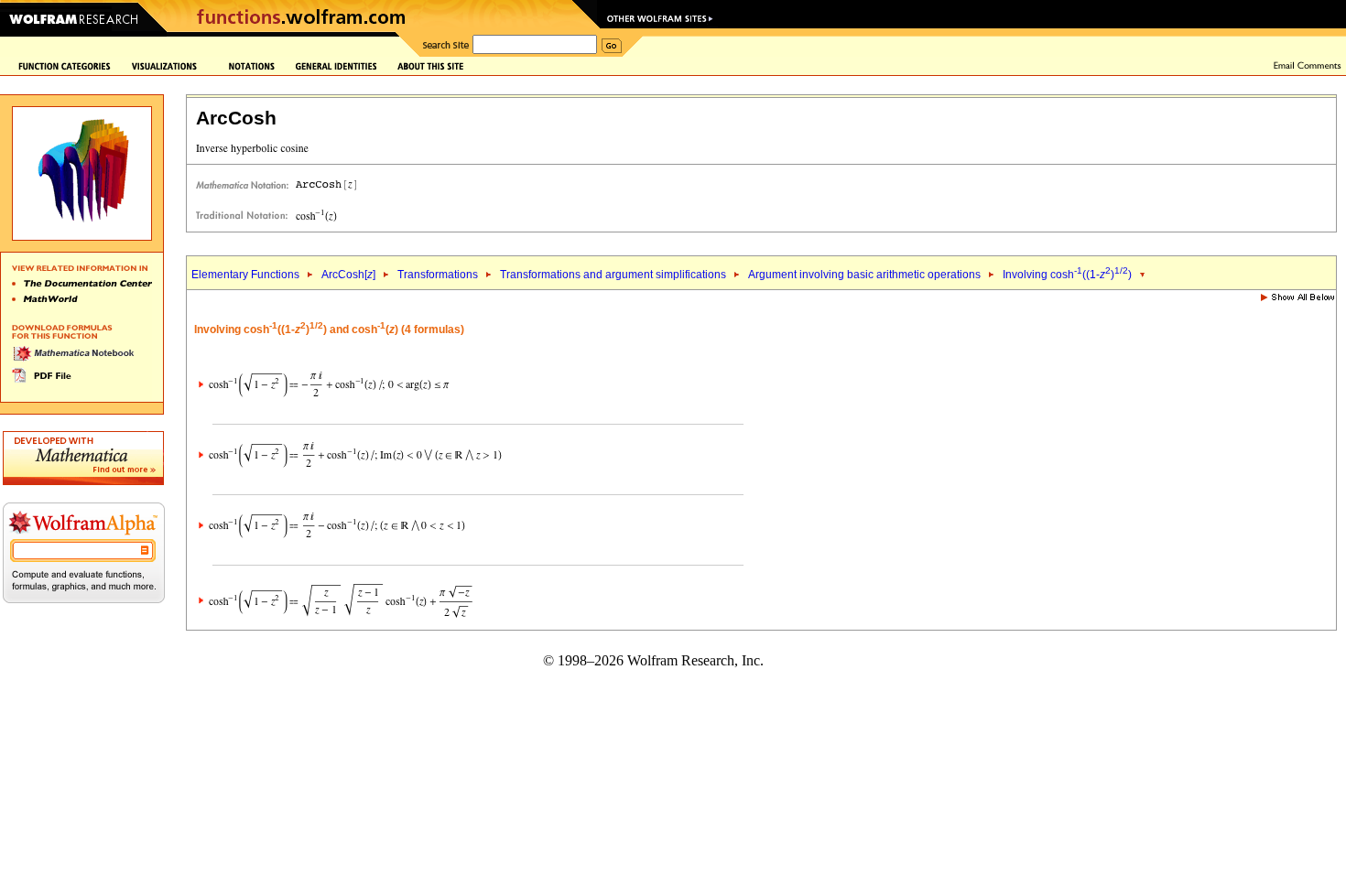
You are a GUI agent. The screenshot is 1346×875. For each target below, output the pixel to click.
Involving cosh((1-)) (1067, 274)
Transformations (437, 274)
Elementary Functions (245, 274)
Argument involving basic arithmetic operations (864, 274)
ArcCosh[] (348, 274)
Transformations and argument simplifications (613, 274)
